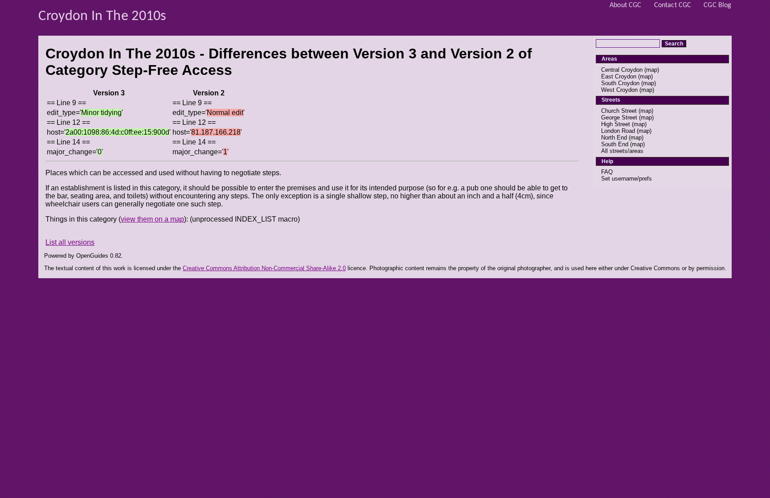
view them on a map (152, 219)
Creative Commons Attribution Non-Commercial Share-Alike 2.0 (264, 268)
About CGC (625, 5)
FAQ (607, 172)
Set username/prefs (626, 178)
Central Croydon (622, 69)
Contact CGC (673, 5)
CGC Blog (717, 5)
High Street (615, 124)
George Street (619, 117)
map (651, 69)
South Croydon (620, 83)
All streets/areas (622, 151)
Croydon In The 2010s (102, 16)
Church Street (619, 110)
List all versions (69, 242)
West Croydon (619, 89)
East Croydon (618, 76)
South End (614, 144)
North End (614, 137)
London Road (618, 131)
